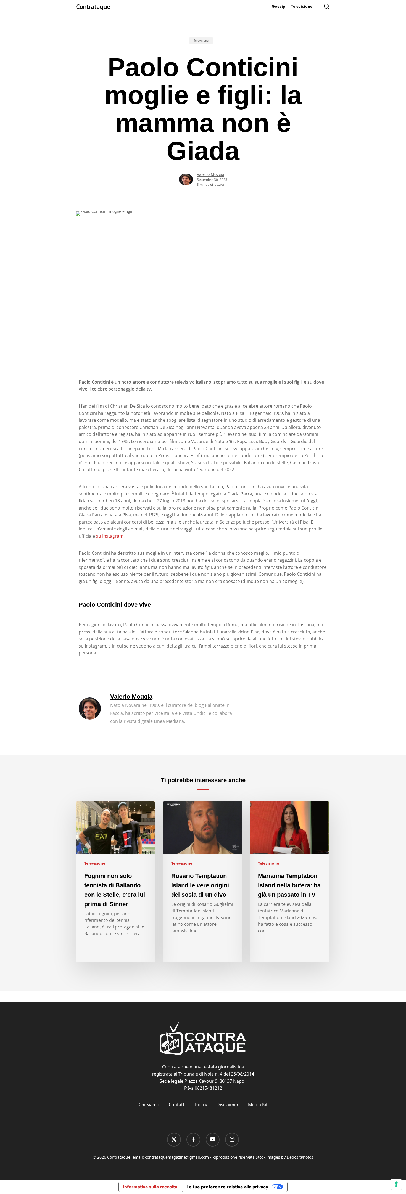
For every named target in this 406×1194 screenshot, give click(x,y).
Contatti (177, 1105)
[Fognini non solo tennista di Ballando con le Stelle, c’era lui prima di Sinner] (115, 881)
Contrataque (93, 6)
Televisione (201, 41)
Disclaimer (228, 1105)
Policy (201, 1105)
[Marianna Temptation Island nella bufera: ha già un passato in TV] (289, 881)
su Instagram (109, 536)
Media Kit (258, 1105)
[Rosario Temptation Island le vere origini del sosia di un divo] (202, 881)
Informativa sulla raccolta (150, 1187)
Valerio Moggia (210, 174)
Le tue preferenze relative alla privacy (227, 1187)
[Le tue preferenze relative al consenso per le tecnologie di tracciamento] (396, 1184)
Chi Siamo (149, 1105)
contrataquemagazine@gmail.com (177, 1157)
